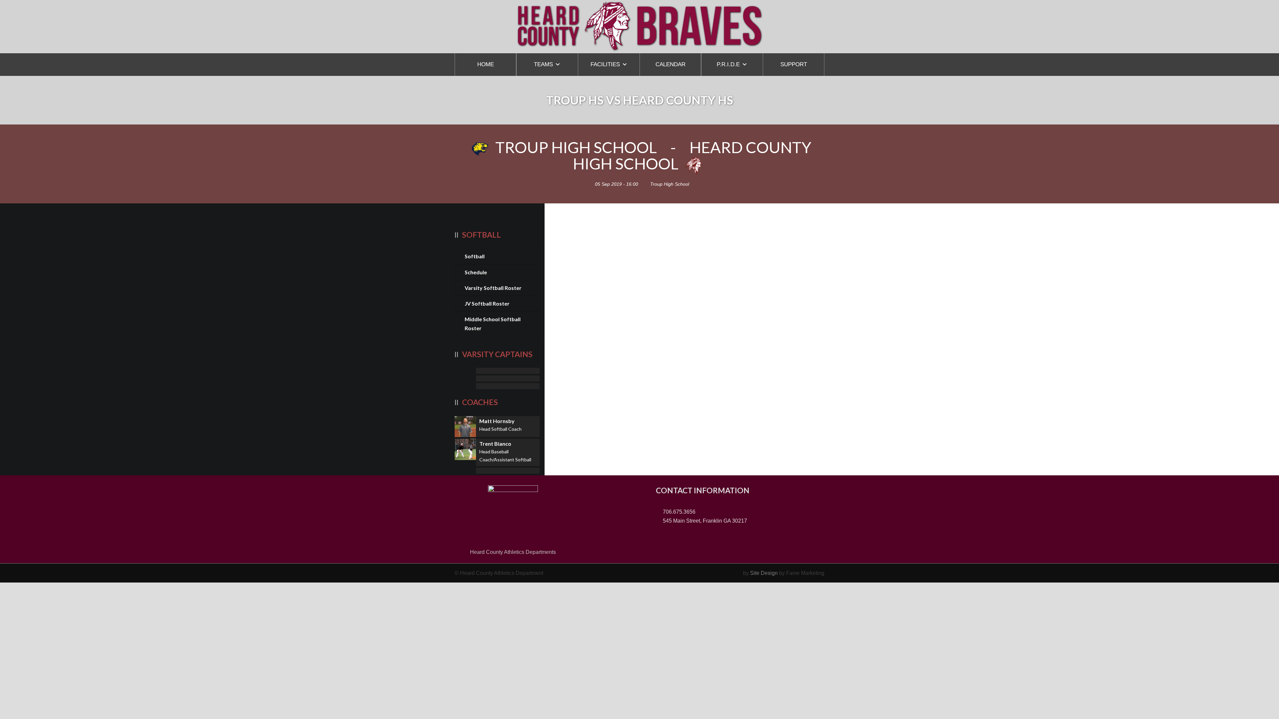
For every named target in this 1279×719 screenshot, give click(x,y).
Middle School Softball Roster (493, 323)
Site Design (764, 573)
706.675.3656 (678, 512)
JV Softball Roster (487, 303)
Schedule (476, 272)
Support (793, 64)
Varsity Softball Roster (493, 288)
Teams (543, 64)
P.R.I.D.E (728, 64)
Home (485, 64)
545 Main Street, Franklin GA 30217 (704, 521)
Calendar (670, 64)
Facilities (605, 64)
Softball (475, 256)
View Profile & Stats (497, 371)
